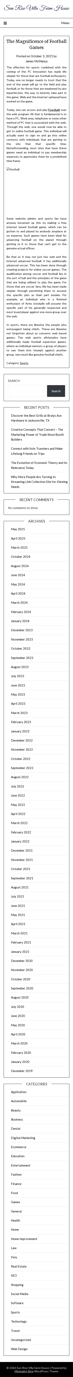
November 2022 (22, 749)
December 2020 (22, 961)
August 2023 (20, 667)
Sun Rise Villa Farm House (36, 8)
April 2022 (18, 814)
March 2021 (19, 933)
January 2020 (20, 1062)
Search (14, 380)
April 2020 (18, 1034)
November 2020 (22, 970)
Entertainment (20, 1165)
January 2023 (20, 731)
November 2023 (22, 639)
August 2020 (20, 997)
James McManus (37, 61)
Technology (19, 1321)
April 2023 (18, 703)
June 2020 (18, 1016)
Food (14, 1193)
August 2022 (20, 777)
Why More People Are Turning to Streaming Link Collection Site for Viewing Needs (39, 482)
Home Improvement (24, 1239)
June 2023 (18, 685)
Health (15, 1220)
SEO (14, 1275)
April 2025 (18, 538)
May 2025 (18, 529)
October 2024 (20, 556)
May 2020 (18, 1025)
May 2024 (18, 584)
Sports (24, 363)
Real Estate (19, 1266)
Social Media (19, 1294)
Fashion (16, 1174)
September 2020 (22, 988)
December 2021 (22, 850)
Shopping (17, 1285)
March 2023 (19, 713)
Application (18, 1092)
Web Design (19, 1349)
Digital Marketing (23, 1138)
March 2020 (19, 1043)
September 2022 (22, 768)
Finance (16, 1184)
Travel (15, 1330)
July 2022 (17, 786)
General (16, 1211)
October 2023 (20, 648)
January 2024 (20, 621)
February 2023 (21, 722)
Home (15, 1229)
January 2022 (20, 841)
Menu (65, 23)
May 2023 (18, 694)
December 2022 (22, 740)
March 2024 (19, 602)
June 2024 (18, 575)
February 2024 (21, 612)
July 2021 (17, 896)
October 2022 (20, 759)
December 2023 (22, 630)
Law (13, 1248)
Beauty (16, 1110)
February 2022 (21, 832)
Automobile (19, 1101)
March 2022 (19, 823)
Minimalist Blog (24, 1371)
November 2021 (22, 860)
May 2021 (18, 915)
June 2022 (18, 795)
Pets (14, 1257)
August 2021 (20, 887)
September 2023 (22, 658)
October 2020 (20, 979)
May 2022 (18, 804)
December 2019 (22, 1071)
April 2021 (18, 924)
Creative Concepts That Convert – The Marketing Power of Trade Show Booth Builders (37, 434)
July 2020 (17, 1006)
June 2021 (18, 905)
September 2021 (22, 878)
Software (17, 1303)
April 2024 (18, 593)
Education (18, 1156)
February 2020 (21, 1052)
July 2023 (17, 676)
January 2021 (20, 951)
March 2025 (19, 547)
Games (15, 1202)
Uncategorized (21, 1340)
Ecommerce (18, 1147)
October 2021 (20, 869)
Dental (15, 1128)
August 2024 (20, 566)
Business (17, 1119)
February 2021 (21, 942)
